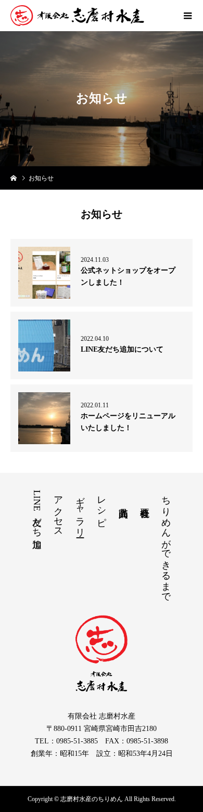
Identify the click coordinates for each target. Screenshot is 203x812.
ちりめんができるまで (166, 543)
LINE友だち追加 (37, 511)
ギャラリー (80, 511)
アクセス (58, 511)
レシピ (101, 506)
